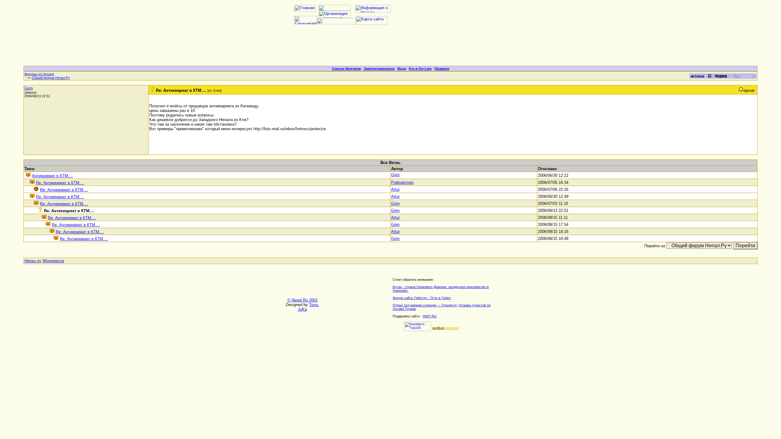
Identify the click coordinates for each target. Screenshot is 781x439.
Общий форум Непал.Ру (51, 78)
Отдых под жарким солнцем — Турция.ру (425, 305)
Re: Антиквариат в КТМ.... (60, 182)
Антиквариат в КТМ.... (52, 175)
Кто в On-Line (420, 68)
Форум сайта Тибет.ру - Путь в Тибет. (422, 298)
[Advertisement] (390, 47)
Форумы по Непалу (39, 74)
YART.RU (430, 316)
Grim (28, 88)
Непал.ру (32, 261)
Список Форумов (346, 68)
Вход (402, 68)
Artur (395, 189)
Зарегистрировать (379, 68)
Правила (441, 68)
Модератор (54, 261)
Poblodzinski (402, 182)
